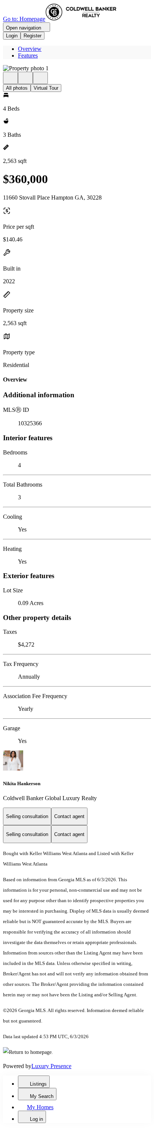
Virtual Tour (46, 88)
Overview (29, 49)
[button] (77, 68)
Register (32, 35)
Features (28, 55)
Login (12, 35)
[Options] (10, 78)
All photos (17, 88)
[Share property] (40, 78)
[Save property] (25, 78)
